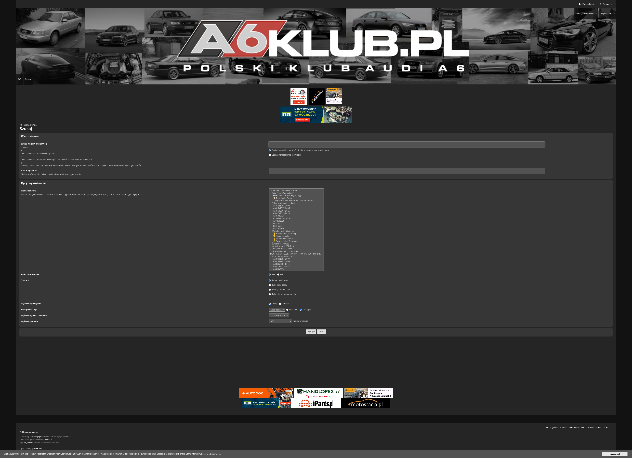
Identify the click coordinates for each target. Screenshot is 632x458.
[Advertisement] (316, 363)
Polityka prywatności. (29, 432)
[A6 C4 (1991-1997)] (296, 206)
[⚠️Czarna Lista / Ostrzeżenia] (296, 241)
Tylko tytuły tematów (280, 289)
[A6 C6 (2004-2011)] (296, 211)
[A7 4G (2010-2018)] (296, 218)
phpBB (40, 437)
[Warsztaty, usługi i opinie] (296, 231)
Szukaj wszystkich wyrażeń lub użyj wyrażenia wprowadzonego (300, 150)
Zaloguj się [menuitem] (608, 4)
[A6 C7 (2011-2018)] (296, 213)
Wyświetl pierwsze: (30, 321)
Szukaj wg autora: (29, 170)
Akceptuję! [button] (615, 454)
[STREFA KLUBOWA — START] (296, 190)
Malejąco (306, 310)
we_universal (29, 443)
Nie (281, 274)
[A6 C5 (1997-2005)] (296, 208)
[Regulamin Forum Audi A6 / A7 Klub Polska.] (296, 201)
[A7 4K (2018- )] (296, 221)
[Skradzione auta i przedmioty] (296, 251)
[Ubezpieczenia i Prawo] (296, 249)
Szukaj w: (25, 280)
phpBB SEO (37, 448)
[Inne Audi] (296, 223)
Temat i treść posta (280, 280)
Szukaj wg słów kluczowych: (34, 144)
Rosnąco (293, 310)
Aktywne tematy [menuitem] (608, 14)
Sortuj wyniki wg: (29, 310)
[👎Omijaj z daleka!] (296, 236)
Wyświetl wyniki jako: (31, 304)
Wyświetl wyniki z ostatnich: (34, 315)
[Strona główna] (316, 46)
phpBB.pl (48, 440)
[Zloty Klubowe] (296, 228)
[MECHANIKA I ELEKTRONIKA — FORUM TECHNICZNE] (296, 254)
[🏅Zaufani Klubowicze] (296, 239)
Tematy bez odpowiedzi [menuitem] (586, 14)
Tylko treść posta (279, 285)
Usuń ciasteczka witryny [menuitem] (573, 427)
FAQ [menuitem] (19, 79)
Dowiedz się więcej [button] (212, 454)
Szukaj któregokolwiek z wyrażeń (286, 155)
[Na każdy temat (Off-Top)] (296, 246)
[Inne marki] (296, 226)
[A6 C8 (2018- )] (296, 216)
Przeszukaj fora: (28, 191)
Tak (273, 274)
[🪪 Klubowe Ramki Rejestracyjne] (296, 195)
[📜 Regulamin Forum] (296, 198)
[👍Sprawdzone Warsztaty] (296, 233)
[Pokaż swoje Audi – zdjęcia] (296, 203)
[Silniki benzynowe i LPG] (296, 256)
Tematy (285, 304)
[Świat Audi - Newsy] (296, 244)
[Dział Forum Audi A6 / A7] (296, 193)
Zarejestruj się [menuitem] (588, 4)
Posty (274, 304)
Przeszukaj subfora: (30, 274)
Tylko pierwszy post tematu (283, 294)
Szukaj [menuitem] (28, 79)
